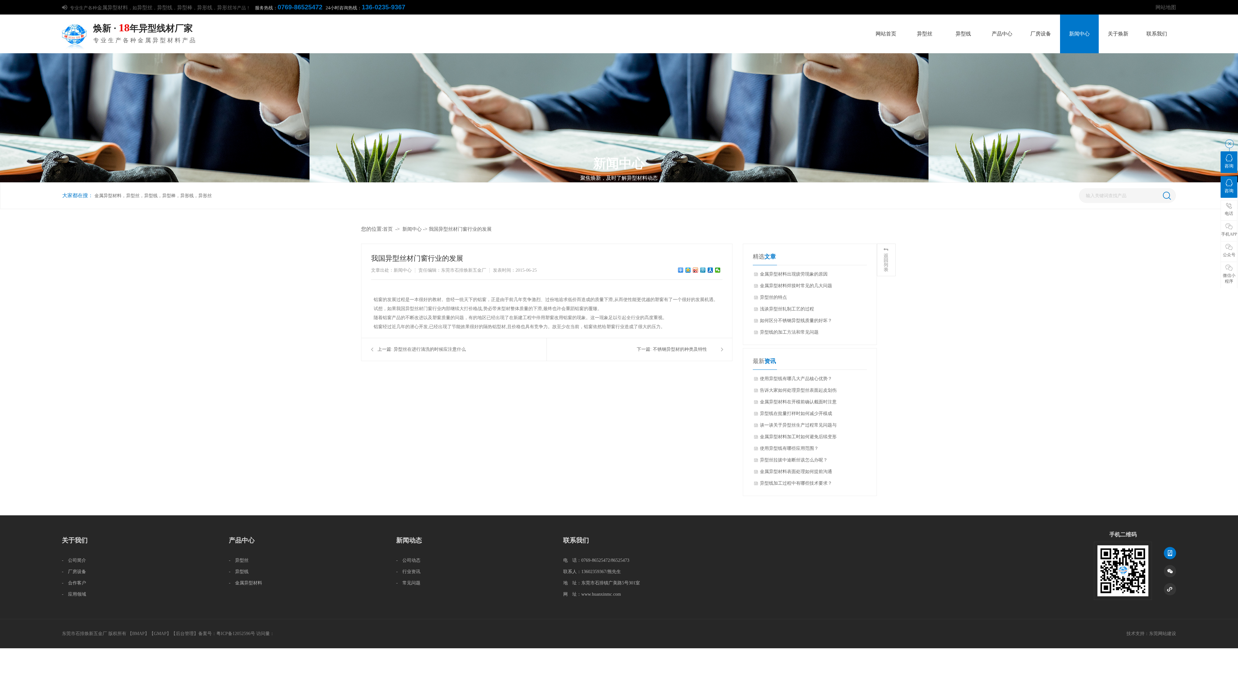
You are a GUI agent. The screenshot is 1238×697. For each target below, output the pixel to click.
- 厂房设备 (74, 571)
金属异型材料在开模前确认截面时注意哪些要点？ (798, 403)
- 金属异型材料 (245, 583)
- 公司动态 (408, 560)
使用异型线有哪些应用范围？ (789, 448)
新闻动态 (409, 540)
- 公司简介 (74, 560)
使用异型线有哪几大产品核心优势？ (796, 378)
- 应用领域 (74, 594)
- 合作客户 (74, 583)
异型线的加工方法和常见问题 (789, 332)
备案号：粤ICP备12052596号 (226, 633)
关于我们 (75, 540)
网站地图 (1165, 7)
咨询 (1228, 166)
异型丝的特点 (773, 297)
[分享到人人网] (710, 270)
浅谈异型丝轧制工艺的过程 (787, 309)
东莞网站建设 (1162, 633)
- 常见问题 (408, 583)
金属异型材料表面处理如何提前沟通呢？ (796, 473)
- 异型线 (239, 571)
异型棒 (184, 7)
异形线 (204, 7)
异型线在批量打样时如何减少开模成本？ (796, 415)
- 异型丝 (239, 560)
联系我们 (1156, 33)
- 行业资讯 (408, 571)
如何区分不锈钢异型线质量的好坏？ (796, 320)
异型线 (164, 7)
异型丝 (144, 7)
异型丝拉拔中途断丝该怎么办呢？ (794, 460)
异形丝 (224, 7)
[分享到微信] (718, 270)
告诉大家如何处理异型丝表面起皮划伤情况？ (798, 392)
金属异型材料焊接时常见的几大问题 (796, 285)
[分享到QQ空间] (688, 270)
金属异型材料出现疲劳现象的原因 (794, 274)
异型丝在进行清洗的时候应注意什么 (430, 349)
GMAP (160, 633)
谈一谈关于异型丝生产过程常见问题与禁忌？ (798, 427)
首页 (388, 229)
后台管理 (185, 633)
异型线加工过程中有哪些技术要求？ (796, 483)
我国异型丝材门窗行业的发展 (460, 229)
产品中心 (1002, 33)
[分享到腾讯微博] (703, 270)
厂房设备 (1040, 33)
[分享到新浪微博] (695, 270)
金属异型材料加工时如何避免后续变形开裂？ (798, 438)
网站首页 (886, 33)
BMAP (138, 633)
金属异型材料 (112, 7)
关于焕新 (1118, 33)
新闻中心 (1079, 33)
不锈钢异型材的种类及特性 (680, 349)
